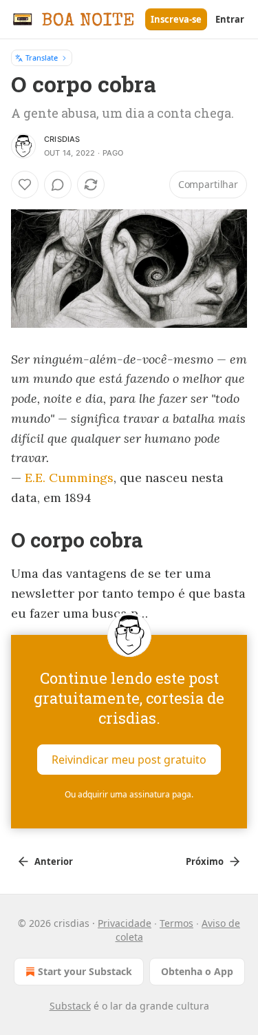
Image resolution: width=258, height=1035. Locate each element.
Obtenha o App (197, 971)
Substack (70, 1005)
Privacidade (124, 923)
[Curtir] (25, 184)
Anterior (53, 861)
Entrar (229, 19)
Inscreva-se (176, 19)
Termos (176, 923)
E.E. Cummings (69, 477)
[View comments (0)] (58, 184)
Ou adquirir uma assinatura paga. (129, 794)
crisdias (62, 139)
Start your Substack (85, 971)
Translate (41, 57)
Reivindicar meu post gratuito (129, 759)
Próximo (205, 861)
